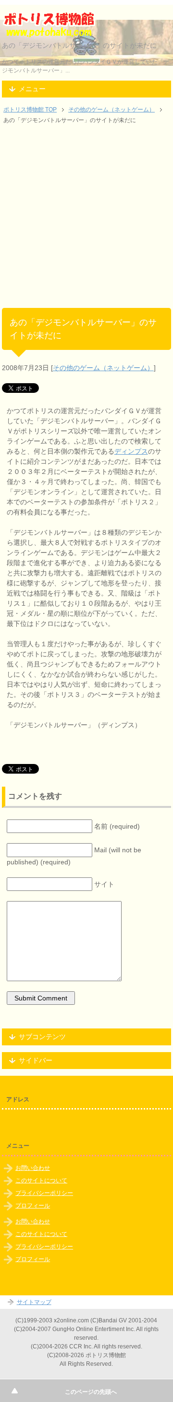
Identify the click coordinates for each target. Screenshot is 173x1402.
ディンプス (131, 451)
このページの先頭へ (91, 1391)
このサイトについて (41, 1180)
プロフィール (32, 1205)
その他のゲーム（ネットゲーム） (103, 368)
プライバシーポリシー (44, 1193)
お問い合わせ (32, 1168)
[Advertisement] (86, 221)
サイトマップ (34, 1302)
